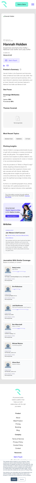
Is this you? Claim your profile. (9, 40)
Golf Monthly (7, 352)
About (18, 418)
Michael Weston (17, 343)
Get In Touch (18, 457)
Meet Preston (18, 421)
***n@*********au (16, 289)
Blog (18, 430)
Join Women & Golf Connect (15, 233)
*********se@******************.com (20, 309)
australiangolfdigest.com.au (16, 276)
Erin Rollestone (17, 286)
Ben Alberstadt (17, 324)
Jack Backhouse (17, 305)
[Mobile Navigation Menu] (33, 4)
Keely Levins (16, 267)
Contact (18, 448)
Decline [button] (22, 479)
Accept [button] (14, 479)
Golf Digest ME (26, 276)
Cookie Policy (18, 445)
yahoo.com (13, 352)
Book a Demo (22, 4)
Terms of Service (18, 439)
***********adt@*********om (18, 328)
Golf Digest (7, 276)
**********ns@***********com (19, 271)
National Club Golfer (9, 314)
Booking (18, 427)
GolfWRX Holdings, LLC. (10, 333)
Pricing (18, 424)
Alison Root (16, 362)
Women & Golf (7, 55)
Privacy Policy (18, 442)
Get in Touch (13, 60)
